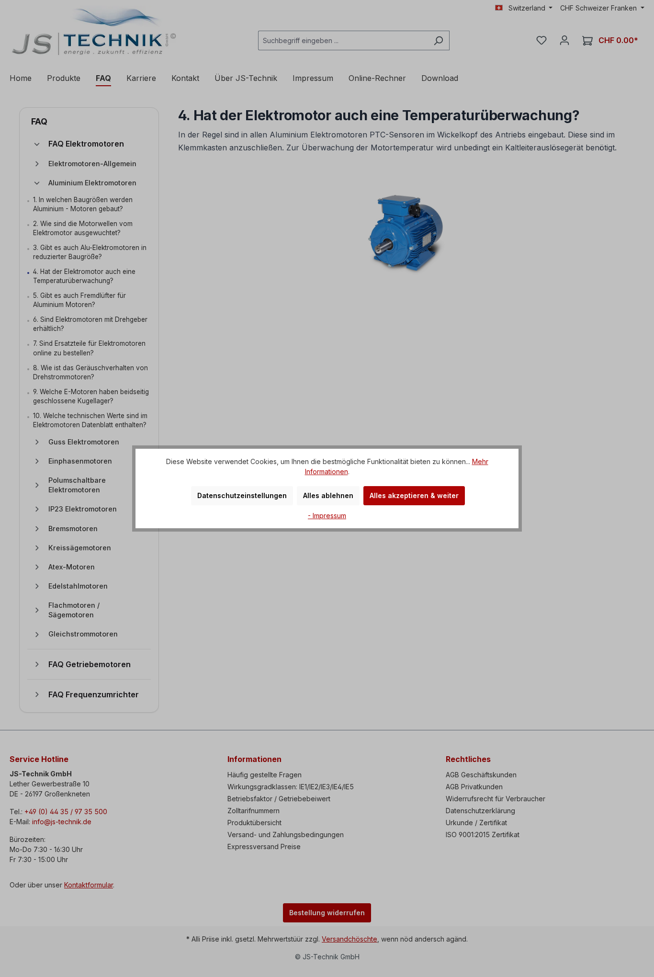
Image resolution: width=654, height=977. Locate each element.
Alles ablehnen (328, 495)
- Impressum (327, 515)
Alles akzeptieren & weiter (414, 495)
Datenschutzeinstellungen (242, 495)
